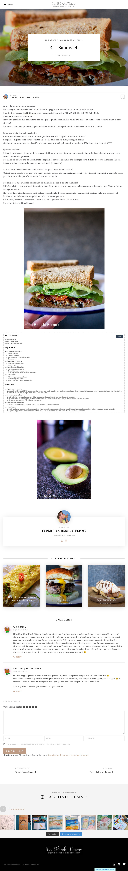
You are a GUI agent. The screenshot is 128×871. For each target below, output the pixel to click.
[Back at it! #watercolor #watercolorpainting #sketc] (39, 822)
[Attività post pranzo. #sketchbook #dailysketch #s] (7, 822)
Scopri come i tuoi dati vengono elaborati (68, 755)
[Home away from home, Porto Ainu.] (72, 822)
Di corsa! (50, 40)
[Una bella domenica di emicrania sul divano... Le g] (88, 822)
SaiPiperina (19, 627)
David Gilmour (29, 113)
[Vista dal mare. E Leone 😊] (55, 822)
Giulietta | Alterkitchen (27, 669)
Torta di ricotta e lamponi (101, 772)
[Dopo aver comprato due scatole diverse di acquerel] (120, 822)
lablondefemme (66, 797)
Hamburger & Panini (71, 40)
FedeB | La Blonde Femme (25, 97)
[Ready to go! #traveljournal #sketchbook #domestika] (23, 822)
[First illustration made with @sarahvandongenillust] (104, 822)
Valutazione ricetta (12, 707)
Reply (19, 657)
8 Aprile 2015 (64, 55)
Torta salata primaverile (26, 772)
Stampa (119, 336)
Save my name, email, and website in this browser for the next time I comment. (38, 744)
